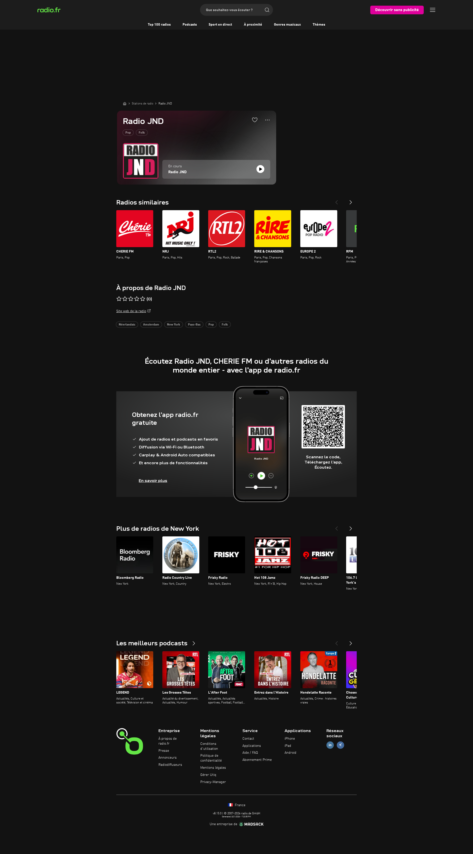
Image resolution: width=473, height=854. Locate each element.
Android (290, 752)
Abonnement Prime (257, 760)
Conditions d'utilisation (209, 746)
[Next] (351, 200)
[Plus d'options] (267, 120)
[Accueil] (125, 103)
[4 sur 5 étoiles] (137, 299)
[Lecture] (260, 169)
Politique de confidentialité (211, 758)
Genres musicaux (287, 24)
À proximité (253, 24)
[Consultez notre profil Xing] (340, 745)
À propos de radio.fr (167, 741)
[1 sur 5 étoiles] (119, 299)
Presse (163, 750)
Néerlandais (127, 324)
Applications (251, 746)
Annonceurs (167, 757)
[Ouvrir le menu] (433, 10)
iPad (288, 746)
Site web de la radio (131, 311)
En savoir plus (153, 480)
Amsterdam (151, 324)
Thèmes (319, 24)
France (239, 805)
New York (173, 324)
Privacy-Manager (213, 782)
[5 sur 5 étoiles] (143, 299)
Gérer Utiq (208, 775)
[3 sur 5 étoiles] (131, 299)
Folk (142, 132)
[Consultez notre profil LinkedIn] (330, 745)
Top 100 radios (159, 24)
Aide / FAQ (250, 752)
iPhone (290, 738)
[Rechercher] (267, 10)
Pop (128, 132)
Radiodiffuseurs (170, 765)
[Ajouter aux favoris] (255, 120)
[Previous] (336, 200)
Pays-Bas (194, 324)
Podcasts (190, 24)
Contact (248, 738)
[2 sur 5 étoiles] (125, 299)
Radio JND (177, 172)
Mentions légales (213, 767)
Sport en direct (220, 24)
